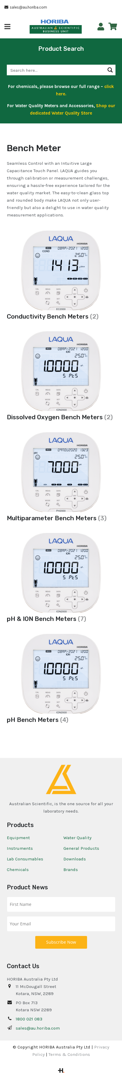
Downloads (74, 859)
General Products (81, 848)
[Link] (100, 26)
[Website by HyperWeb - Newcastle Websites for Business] (61, 1071)
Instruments (20, 848)
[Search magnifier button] (110, 70)
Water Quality (77, 837)
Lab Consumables (25, 859)
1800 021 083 (29, 1019)
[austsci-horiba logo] (55, 21)
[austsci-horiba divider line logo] (69, 21)
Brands (70, 869)
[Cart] (112, 26)
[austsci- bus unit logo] (56, 29)
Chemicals (18, 869)
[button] (7, 26)
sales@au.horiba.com (38, 1028)
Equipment (18, 837)
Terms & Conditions (69, 1054)
